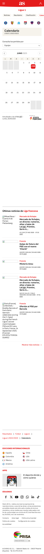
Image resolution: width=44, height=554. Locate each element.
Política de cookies (8, 521)
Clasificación (30, 15)
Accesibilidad (6, 524)
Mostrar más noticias (30, 345)
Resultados (18, 15)
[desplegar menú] (3, 3)
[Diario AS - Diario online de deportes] (22, 3)
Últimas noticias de (20, 211)
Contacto (5, 518)
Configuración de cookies (26, 521)
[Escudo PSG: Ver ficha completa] (6, 23)
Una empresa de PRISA (22, 535)
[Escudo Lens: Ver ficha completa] (12, 23)
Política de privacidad (29, 518)
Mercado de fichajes (28, 216)
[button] (4, 53)
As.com (22, 232)
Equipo (8, 45)
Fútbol (18, 434)
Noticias (7, 15)
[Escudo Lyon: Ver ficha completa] (25, 23)
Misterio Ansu (26, 264)
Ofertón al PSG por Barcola (29, 307)
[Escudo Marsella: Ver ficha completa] (19, 23)
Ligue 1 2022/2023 (10, 438)
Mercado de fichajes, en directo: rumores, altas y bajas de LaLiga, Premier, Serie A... (30, 224)
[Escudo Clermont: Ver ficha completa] (32, 23)
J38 (33, 66)
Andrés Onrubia (25, 252)
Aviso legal (15, 518)
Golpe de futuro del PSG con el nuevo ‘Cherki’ (29, 246)
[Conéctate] (40, 3)
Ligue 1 (22, 10)
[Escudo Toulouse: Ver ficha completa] (39, 23)
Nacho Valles (24, 293)
